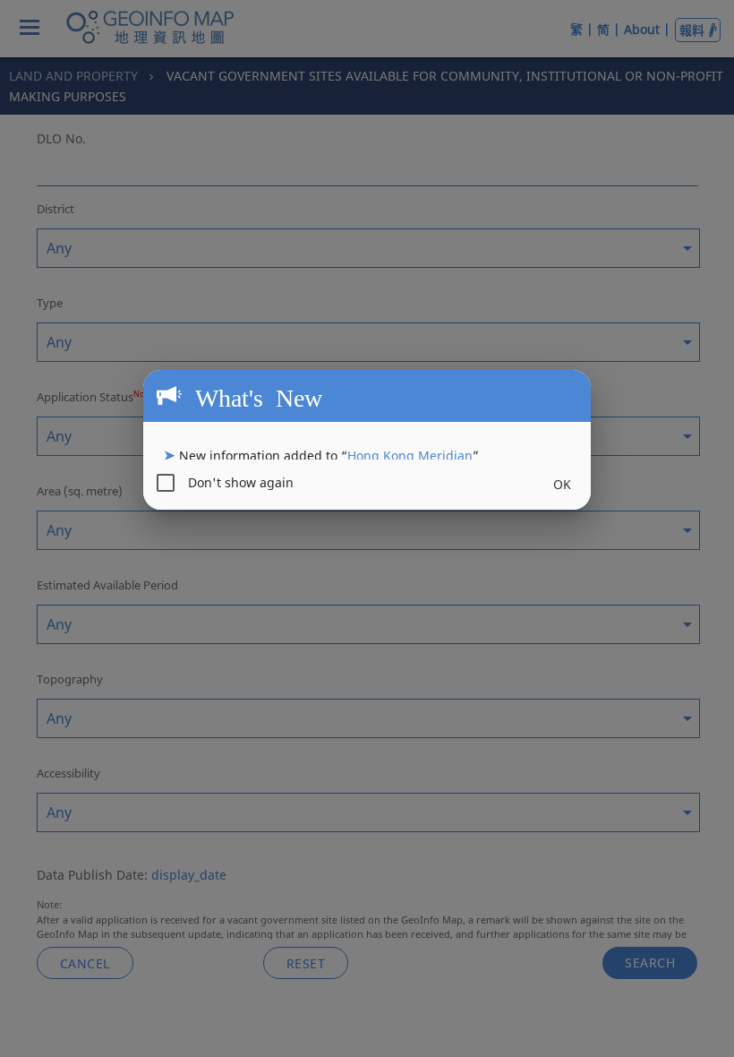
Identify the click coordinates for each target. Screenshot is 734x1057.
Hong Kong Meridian (410, 455)
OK (562, 484)
